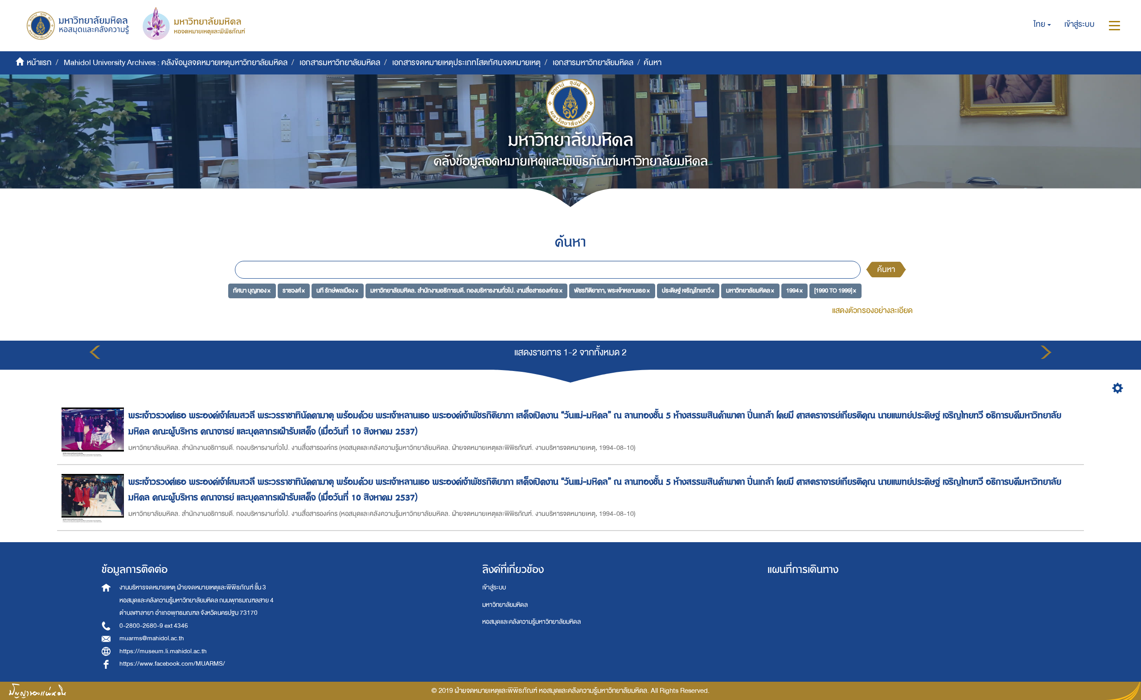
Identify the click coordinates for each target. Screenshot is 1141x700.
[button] (1042, 24)
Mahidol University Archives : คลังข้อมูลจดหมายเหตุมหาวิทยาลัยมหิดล (175, 63)
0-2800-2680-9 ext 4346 (153, 625)
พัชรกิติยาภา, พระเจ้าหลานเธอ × (612, 290)
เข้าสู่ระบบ (494, 587)
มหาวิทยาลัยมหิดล (505, 604)
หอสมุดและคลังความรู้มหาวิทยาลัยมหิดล (531, 621)
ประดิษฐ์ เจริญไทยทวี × (688, 290)
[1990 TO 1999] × (835, 290)
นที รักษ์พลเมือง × (337, 290)
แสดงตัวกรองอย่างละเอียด (872, 310)
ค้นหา (886, 269)
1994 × (794, 290)
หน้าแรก (39, 63)
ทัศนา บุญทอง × (252, 290)
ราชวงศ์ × (294, 290)
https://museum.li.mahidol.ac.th (163, 651)
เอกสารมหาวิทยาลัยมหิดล (340, 63)
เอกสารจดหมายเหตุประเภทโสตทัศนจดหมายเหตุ (466, 63)
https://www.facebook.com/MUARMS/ (172, 663)
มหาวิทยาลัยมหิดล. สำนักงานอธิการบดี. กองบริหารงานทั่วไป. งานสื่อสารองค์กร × (466, 290)
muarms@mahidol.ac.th (151, 638)
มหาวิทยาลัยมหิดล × (750, 290)
